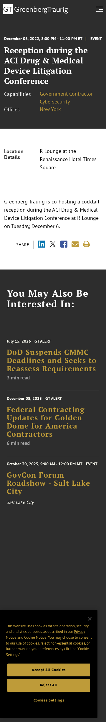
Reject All (49, 685)
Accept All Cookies (49, 669)
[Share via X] (52, 245)
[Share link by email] (75, 244)
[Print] (86, 244)
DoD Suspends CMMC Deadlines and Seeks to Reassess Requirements (52, 360)
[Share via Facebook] (63, 245)
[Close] (90, 619)
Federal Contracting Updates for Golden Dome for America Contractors (46, 421)
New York (50, 109)
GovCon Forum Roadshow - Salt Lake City (48, 483)
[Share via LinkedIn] (41, 245)
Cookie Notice (35, 637)
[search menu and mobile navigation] (101, 9)
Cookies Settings (49, 700)
